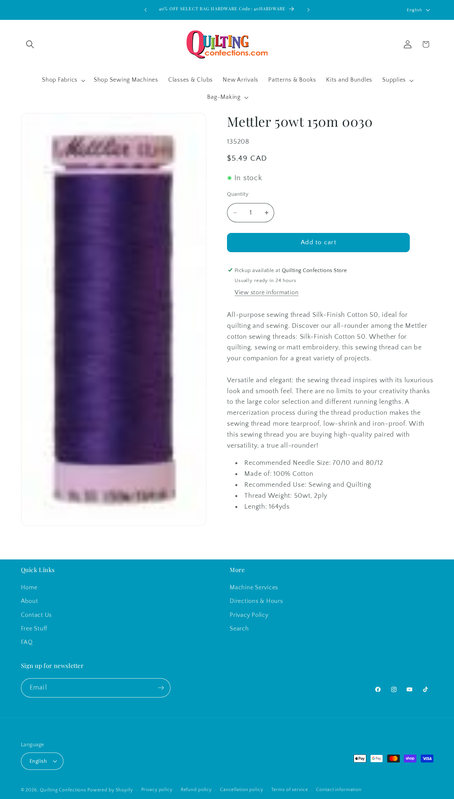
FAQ (27, 642)
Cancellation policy (241, 789)
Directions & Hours (256, 601)
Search (239, 628)
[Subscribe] (161, 687)
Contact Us (36, 615)
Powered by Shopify (110, 790)
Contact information (339, 789)
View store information (267, 292)
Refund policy (196, 789)
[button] (30, 44)
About (29, 601)
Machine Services (254, 588)
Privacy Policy (249, 615)
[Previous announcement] (145, 10)
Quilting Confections (63, 790)
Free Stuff (34, 628)
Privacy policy (156, 789)
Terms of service (289, 789)
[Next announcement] (308, 10)
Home (29, 588)
